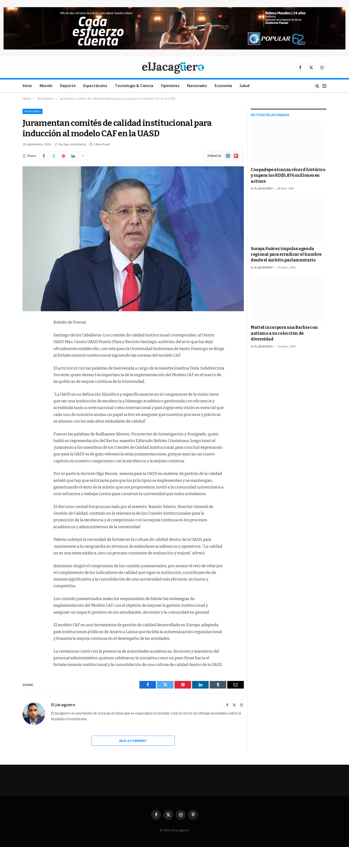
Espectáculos (95, 85)
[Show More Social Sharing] (83, 156)
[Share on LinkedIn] (73, 156)
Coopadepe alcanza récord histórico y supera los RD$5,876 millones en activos (288, 175)
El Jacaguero (63, 704)
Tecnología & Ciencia (134, 85)
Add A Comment (133, 741)
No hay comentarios (72, 144)
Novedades (32, 111)
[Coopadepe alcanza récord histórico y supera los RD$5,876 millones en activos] (288, 141)
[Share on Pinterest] (63, 156)
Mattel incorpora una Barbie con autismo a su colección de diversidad (284, 333)
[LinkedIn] (27, 359)
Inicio (27, 85)
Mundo (46, 85)
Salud (245, 85)
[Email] (27, 383)
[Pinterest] (27, 371)
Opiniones (170, 85)
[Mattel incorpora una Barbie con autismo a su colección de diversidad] (288, 299)
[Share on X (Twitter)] (53, 156)
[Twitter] (27, 347)
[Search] (317, 85)
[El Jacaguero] (175, 67)
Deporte (68, 85)
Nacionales (197, 85)
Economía (223, 85)
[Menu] (324, 85)
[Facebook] (27, 335)
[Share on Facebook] (44, 156)
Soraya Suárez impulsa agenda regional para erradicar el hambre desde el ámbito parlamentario (286, 254)
